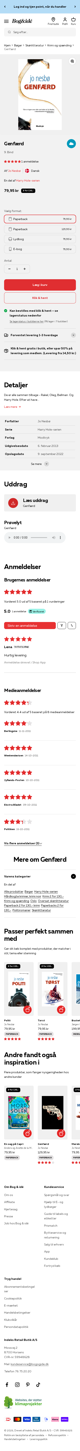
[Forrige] (5, 6)
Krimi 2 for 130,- (53, 896)
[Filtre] (61, 625)
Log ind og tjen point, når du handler (40, 6)
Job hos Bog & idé (16, 1223)
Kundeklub (51, 1259)
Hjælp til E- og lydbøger (53, 1204)
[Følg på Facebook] (7, 1384)
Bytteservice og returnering (55, 1235)
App (47, 1251)
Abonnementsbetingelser (19, 1289)
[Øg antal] (24, 269)
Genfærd (43, 1143)
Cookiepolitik (13, 1298)
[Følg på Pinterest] (28, 1384)
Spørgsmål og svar (56, 1195)
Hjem (7, 45)
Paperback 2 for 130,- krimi (22, 905)
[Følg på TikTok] (38, 1384)
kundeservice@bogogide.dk (30, 1364)
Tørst (41, 1020)
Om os (8, 1195)
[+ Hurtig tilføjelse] (27, 1009)
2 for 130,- (28, 190)
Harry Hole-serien (28, 180)
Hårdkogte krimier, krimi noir (22, 896)
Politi (7, 1020)
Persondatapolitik (16, 1327)
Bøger (18, 45)
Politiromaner (22, 910)
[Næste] (75, 6)
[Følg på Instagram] (17, 1384)
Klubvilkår (10, 1320)
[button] (12, 161)
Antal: (8, 260)
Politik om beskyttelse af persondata (24, 1435)
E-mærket (11, 1305)
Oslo (33, 901)
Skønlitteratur (34, 45)
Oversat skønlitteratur (53, 901)
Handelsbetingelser (17, 1312)
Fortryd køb (52, 1266)
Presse (8, 1216)
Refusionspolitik (57, 1435)
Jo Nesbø (14, 171)
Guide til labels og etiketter (56, 1216)
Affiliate (9, 1202)
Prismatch (50, 1225)
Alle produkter (13, 891)
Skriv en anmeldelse (22, 625)
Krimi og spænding (59, 45)
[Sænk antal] (9, 269)
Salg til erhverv (54, 1244)
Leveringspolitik (38, 1439)
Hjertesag (10, 1209)
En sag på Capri (13, 1143)
